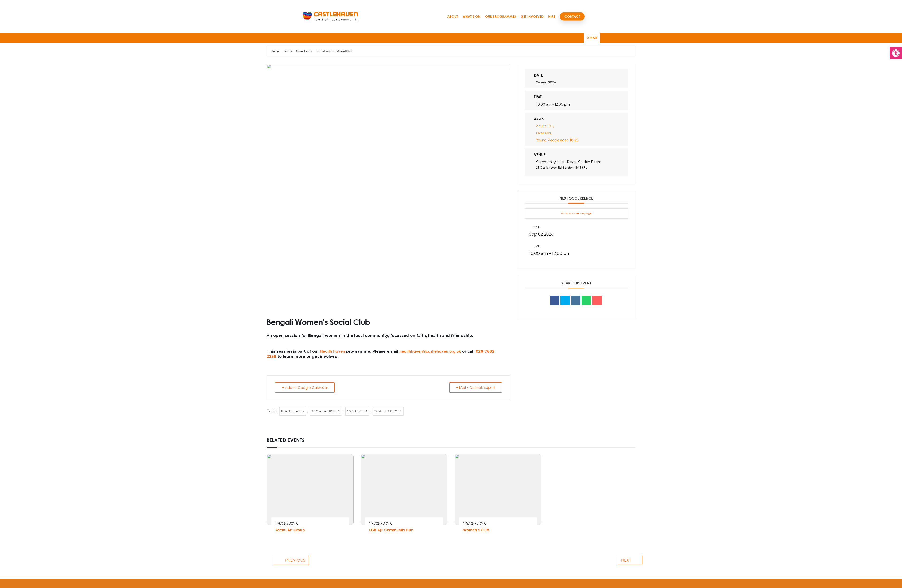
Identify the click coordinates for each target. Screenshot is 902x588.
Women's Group (388, 411)
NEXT (626, 560)
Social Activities (326, 411)
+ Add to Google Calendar (305, 387)
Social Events (304, 50)
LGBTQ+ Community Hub (391, 530)
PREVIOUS (295, 560)
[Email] (597, 300)
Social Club (357, 411)
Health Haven (332, 351)
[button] (896, 53)
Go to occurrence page (576, 213)
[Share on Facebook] (554, 300)
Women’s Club (476, 530)
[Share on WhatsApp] (586, 300)
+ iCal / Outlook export (475, 387)
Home (275, 50)
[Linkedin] (575, 300)
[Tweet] (565, 300)
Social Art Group (290, 530)
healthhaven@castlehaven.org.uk (430, 351)
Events (288, 50)
